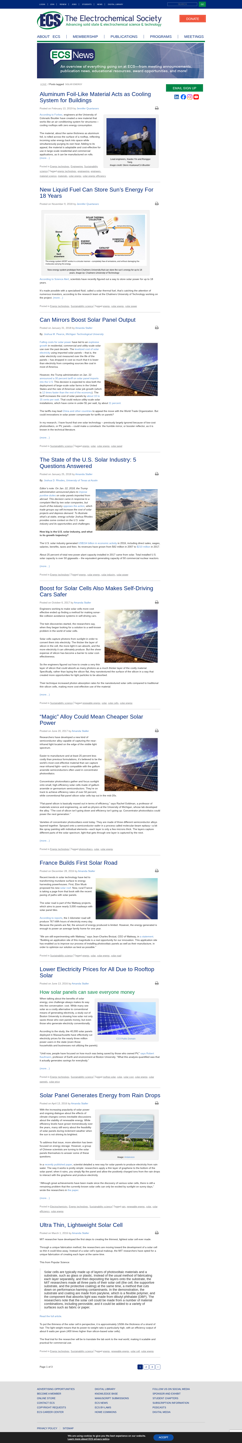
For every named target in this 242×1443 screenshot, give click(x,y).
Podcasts (159, 1407)
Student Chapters (165, 1398)
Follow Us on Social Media (171, 1389)
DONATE (192, 18)
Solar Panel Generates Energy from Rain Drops (100, 1095)
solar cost (128, 1077)
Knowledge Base (106, 1393)
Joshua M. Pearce (54, 334)
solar (93, 446)
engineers (96, 171)
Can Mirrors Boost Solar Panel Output (88, 320)
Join (52, 4)
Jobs (74, 4)
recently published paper (58, 1164)
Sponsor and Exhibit (167, 1393)
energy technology (66, 171)
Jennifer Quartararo (88, 108)
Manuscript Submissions (112, 1398)
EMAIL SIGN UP (184, 88)
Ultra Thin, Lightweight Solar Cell (81, 1225)
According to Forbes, (51, 114)
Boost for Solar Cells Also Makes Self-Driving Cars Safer (96, 591)
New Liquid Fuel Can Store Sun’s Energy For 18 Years (96, 192)
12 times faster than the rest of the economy (67, 392)
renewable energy (91, 703)
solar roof (65, 887)
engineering (83, 171)
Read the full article (50, 1316)
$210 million (143, 546)
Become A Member (49, 1393)
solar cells (113, 703)
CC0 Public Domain (126, 1038)
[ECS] (99, 20)
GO (202, 4)
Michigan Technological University (85, 334)
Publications (124, 36)
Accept (163, 1437)
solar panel (116, 446)
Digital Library (115, 4)
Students (87, 4)
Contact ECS (46, 1402)
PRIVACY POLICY (47, 1428)
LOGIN (42, 4)
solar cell (135, 1351)
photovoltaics (86, 849)
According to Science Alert (54, 279)
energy (106, 306)
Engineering (77, 166)
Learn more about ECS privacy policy (88, 1439)
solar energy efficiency (94, 176)
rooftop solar (109, 1077)
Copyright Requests (51, 1407)
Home (43, 84)
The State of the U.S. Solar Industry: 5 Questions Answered (88, 462)
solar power (131, 306)
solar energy (75, 176)
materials (62, 176)
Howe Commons (105, 1412)
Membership (85, 36)
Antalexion (129, 1157)
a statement (146, 936)
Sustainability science (82, 306)
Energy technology (59, 166)
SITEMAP (68, 1428)
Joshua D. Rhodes (54, 480)
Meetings (194, 36)
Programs (161, 36)
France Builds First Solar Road (78, 863)
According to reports (51, 917)
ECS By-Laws (103, 1407)
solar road (116, 955)
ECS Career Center (50, 1412)
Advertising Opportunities (56, 1389)
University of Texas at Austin (82, 480)
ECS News (101, 1402)
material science (48, 176)
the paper (73, 1190)
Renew (63, 4)
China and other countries (77, 411)
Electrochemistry (58, 1206)
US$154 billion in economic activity (97, 543)
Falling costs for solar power (55, 342)
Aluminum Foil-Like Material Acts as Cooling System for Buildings (95, 97)
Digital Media (161, 1412)
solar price (54, 1081)
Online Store (46, 1398)
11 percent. (115, 403)
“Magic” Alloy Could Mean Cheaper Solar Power (91, 719)
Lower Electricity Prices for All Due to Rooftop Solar (97, 972)
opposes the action (74, 506)
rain (123, 1206)
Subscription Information (171, 1402)
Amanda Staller (83, 327)
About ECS (48, 36)
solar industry (108, 574)
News (99, 4)
